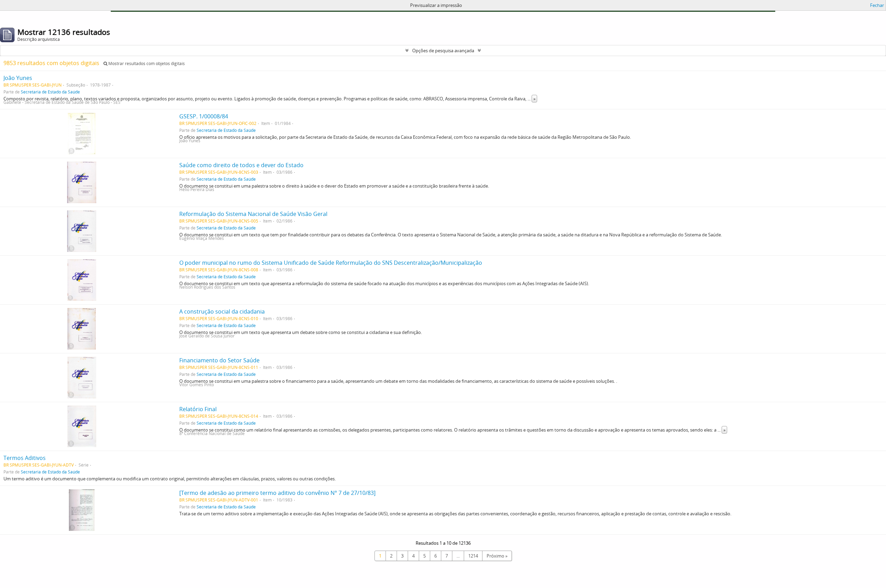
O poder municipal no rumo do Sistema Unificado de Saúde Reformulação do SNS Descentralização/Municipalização (330, 262)
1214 (473, 556)
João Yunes (17, 78)
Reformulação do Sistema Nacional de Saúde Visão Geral (253, 214)
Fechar (877, 5)
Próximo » (497, 556)
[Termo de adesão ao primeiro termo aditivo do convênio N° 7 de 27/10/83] (277, 493)
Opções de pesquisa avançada (443, 50)
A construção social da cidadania (222, 311)
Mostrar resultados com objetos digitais (146, 63)
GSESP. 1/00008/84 (203, 116)
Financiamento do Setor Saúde (219, 360)
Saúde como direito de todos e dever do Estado (241, 165)
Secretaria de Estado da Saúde (50, 91)
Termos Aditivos (24, 458)
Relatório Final (198, 409)
